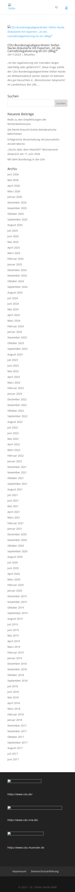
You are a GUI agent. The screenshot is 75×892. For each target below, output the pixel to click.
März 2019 (13, 647)
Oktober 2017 (15, 737)
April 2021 (13, 512)
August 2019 (15, 618)
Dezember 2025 (17, 202)
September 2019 (17, 613)
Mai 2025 (13, 242)
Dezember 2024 (17, 270)
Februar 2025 (15, 258)
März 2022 (13, 450)
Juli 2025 (12, 230)
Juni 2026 (13, 174)
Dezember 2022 (17, 399)
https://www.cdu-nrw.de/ (22, 820)
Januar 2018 (14, 720)
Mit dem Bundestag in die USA (26, 159)
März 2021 (13, 517)
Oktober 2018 (15, 675)
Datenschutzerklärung (45, 871)
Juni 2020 (13, 568)
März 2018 (13, 708)
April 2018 (13, 703)
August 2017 (15, 748)
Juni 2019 (13, 630)
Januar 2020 (14, 590)
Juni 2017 (13, 759)
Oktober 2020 (15, 545)
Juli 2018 (12, 686)
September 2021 (17, 483)
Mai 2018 (13, 697)
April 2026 (13, 185)
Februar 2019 (15, 652)
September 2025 (17, 219)
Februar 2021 (15, 523)
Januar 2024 (14, 331)
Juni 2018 (13, 691)
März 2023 (13, 382)
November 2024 (17, 275)
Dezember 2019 (17, 596)
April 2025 (13, 247)
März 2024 (13, 320)
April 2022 (13, 444)
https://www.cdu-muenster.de (25, 847)
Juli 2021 (12, 495)
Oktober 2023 (15, 343)
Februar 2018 (15, 714)
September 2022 (17, 416)
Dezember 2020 (17, 534)
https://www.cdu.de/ (19, 794)
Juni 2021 (13, 500)
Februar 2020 (15, 585)
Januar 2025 (14, 264)
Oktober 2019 (15, 607)
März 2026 (13, 191)
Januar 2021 (14, 528)
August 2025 (15, 225)
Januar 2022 (14, 461)
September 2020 (17, 551)
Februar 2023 (15, 388)
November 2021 (17, 472)
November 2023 (17, 337)
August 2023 (15, 354)
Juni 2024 (13, 303)
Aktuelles (29, 54)
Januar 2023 (14, 393)
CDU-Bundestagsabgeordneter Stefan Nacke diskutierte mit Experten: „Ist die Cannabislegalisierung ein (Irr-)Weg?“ (33, 48)
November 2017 (17, 731)
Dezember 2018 (17, 663)
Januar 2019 (14, 658)
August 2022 (15, 422)
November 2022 (17, 405)
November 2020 (17, 540)
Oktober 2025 (15, 214)
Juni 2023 (13, 365)
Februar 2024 (15, 326)
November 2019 (17, 602)
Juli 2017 (12, 753)
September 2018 (17, 680)
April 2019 (13, 641)
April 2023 (13, 377)
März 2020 (13, 579)
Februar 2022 (15, 455)
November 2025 (17, 208)
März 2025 (13, 253)
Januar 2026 (14, 197)
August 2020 (15, 557)
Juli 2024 (12, 298)
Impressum (19, 871)
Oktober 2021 (15, 478)
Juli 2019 (12, 624)
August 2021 (15, 489)
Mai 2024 (13, 309)
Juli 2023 (12, 360)
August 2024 (15, 292)
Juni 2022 (13, 433)
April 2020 (13, 573)
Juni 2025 (13, 236)
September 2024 (17, 287)
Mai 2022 (13, 439)
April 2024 (13, 315)
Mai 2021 (13, 506)
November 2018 (17, 669)
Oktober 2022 (15, 410)
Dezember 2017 (17, 725)
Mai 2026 (13, 180)
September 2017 (17, 742)
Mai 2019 (13, 635)
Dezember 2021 (17, 467)
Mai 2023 (13, 371)
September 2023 (17, 348)
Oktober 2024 (15, 281)
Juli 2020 (12, 562)
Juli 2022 (12, 427)
